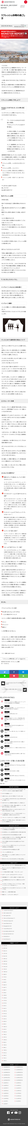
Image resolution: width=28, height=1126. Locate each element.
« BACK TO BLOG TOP (22, 6)
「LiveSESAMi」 (6, 74)
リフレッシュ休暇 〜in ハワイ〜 (10, 168)
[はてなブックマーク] (23, 672)
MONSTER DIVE (19, 26)
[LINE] (4, 676)
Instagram (19, 1112)
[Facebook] (14, 672)
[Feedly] (23, 676)
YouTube (16, 1112)
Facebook (8, 1112)
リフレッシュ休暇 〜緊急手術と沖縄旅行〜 (13, 170)
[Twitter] (4, 672)
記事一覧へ (2, 783)
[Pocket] (14, 676)
